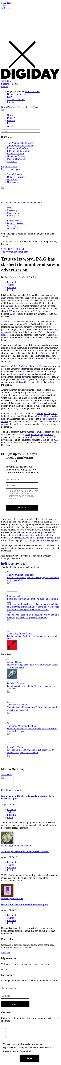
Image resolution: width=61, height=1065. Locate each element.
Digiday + (12, 107)
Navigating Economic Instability (16, 845)
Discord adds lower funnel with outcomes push (23, 202)
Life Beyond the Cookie (18, 151)
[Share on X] (9, 564)
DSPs (39, 432)
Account (5, 969)
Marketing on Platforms (18, 148)
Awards (36, 107)
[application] (30, 1052)
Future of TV (13, 215)
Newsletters (12, 182)
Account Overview (16, 99)
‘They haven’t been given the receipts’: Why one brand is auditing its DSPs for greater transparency (33, 616)
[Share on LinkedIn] (2, 564)
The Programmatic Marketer (20, 145)
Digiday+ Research (16, 177)
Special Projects (14, 174)
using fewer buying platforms (39, 434)
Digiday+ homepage (16, 94)
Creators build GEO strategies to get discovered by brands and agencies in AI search (30, 751)
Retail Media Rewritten (12, 790)
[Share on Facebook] (5, 564)
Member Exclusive (16, 596)
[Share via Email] (12, 564)
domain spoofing (18, 374)
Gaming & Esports (16, 156)
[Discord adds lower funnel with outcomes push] (7, 896)
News (4, 107)
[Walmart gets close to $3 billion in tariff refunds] (7, 843)
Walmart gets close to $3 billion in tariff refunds (25, 851)
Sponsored (12, 612)
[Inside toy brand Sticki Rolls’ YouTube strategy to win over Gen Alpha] (7, 787)
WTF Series (12, 179)
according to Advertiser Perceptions (41, 540)
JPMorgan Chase (26, 366)
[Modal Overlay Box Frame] (30, 482)
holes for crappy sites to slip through (31, 535)
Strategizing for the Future (19, 633)
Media (10, 207)
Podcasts (21, 107)
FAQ (9, 97)
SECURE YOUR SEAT (12, 249)
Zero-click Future (15, 747)
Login (15, 84)
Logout (10, 102)
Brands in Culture (15, 153)
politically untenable (30, 382)
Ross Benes (10, 277)
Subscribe (5, 84)
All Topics (12, 161)
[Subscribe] (6, 81)
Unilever (43, 366)
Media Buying (14, 213)
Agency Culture (14, 662)
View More (6, 774)
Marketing (12, 210)
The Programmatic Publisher (20, 143)
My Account (7, 169)
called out (14, 306)
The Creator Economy (17, 704)
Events (29, 107)
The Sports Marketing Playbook (22, 726)
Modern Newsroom (16, 159)
